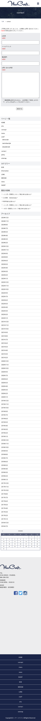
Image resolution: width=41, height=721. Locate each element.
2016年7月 (4, 526)
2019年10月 (5, 408)
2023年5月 (4, 264)
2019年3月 (4, 429)
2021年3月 (4, 354)
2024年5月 (4, 232)
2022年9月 (4, 293)
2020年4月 (4, 386)
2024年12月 (5, 217)
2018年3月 (4, 472)
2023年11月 (5, 250)
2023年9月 (4, 253)
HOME (3, 122)
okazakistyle (6, 147)
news (3, 181)
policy (3, 155)
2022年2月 (4, 314)
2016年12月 (5, 522)
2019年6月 (4, 418)
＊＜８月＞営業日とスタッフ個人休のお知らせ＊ (16, 208)
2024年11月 (5, 221)
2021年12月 (5, 321)
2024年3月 (4, 239)
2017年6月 (4, 501)
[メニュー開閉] (38, 4)
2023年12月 (5, 246)
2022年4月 (4, 307)
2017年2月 (4, 515)
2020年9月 (4, 372)
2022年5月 (4, 303)
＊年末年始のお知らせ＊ (8, 201)
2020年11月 (5, 365)
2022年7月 (4, 296)
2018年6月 (4, 461)
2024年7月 (4, 228)
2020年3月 (4, 390)
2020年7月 (4, 375)
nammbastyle (6, 143)
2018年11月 (5, 443)
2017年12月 (5, 483)
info (2, 126)
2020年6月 (4, 379)
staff (3, 137)
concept (3, 129)
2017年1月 (4, 519)
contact (3, 151)
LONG (3, 174)
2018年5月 (4, 465)
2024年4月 (4, 235)
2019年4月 (4, 425)
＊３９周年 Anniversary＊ (9, 198)
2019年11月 (5, 404)
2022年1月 (4, 318)
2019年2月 (4, 433)
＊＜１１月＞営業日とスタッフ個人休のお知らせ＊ (16, 205)
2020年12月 (5, 361)
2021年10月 (5, 329)
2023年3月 (4, 271)
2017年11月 (5, 487)
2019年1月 (4, 436)
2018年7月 (4, 458)
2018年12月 (5, 440)
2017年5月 (4, 504)
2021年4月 (4, 350)
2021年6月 (4, 343)
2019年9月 (4, 411)
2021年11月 (5, 325)
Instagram (25, 593)
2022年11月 (5, 286)
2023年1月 (4, 278)
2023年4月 (4, 268)
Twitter (20, 593)
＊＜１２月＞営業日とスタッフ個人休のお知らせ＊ (16, 194)
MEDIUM (3, 178)
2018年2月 (4, 476)
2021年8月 (4, 336)
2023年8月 (4, 257)
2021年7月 (4, 339)
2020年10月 (5, 368)
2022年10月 (5, 289)
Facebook (16, 593)
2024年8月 (4, 224)
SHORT (3, 185)
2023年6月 (4, 260)
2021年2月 (4, 357)
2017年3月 (4, 512)
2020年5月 (4, 382)
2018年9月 (4, 451)
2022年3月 (4, 311)
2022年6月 (4, 300)
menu (3, 133)
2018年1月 (4, 479)
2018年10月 (5, 447)
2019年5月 (4, 422)
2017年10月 (5, 490)
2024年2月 (4, 242)
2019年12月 (5, 400)
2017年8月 (4, 494)
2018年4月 (4, 469)
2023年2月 (4, 275)
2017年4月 (4, 508)
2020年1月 (4, 397)
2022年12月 (5, 282)
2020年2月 (4, 393)
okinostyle (5, 139)
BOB (2, 167)
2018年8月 (4, 454)
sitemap (3, 158)
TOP (3, 21)
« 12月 (2, 531)
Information (5, 171)
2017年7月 (4, 497)
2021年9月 (4, 332)
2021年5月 (4, 347)
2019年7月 (4, 415)
